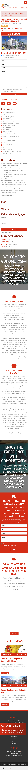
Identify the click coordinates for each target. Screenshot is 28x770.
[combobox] (14, 226)
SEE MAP (14, 633)
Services (14, 738)
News (14, 740)
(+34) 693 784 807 (22, 8)
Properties (14, 736)
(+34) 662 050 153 (10, 8)
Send (14, 549)
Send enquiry (14, 94)
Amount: (3, 217)
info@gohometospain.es (15, 755)
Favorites (14, 743)
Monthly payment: (6, 232)
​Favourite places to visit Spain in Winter (13, 691)
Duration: (3, 223)
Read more (5, 673)
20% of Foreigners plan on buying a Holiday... (11, 660)
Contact (14, 742)
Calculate (14, 229)
